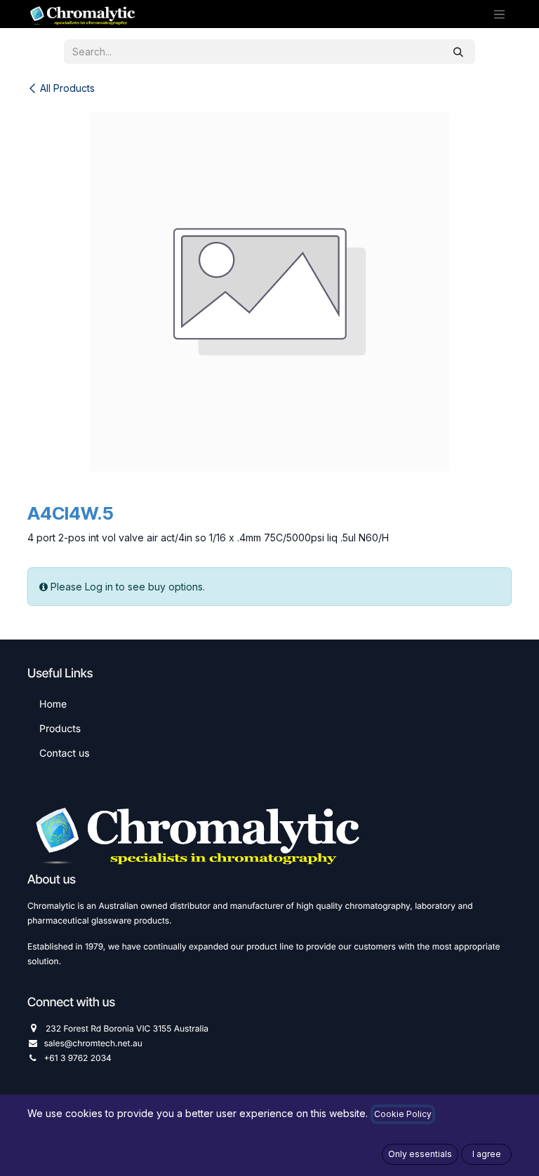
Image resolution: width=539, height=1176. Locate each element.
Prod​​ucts (60, 729)
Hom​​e (53, 704)
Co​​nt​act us (64, 753)
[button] (420, 1154)
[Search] (458, 51)
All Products (67, 88)
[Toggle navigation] (499, 14)
